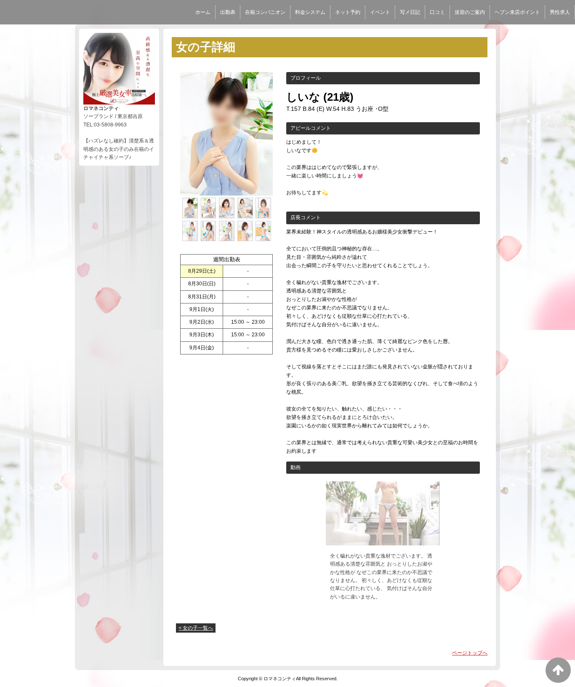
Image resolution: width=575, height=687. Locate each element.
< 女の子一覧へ (195, 628)
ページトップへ (469, 653)
